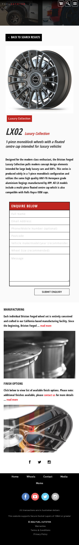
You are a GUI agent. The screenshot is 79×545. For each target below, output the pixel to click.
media (63, 476)
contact (47, 476)
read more (45, 325)
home (15, 476)
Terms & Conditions (40, 530)
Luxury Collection (19, 118)
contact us (49, 395)
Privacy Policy (40, 534)
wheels (31, 476)
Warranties (40, 526)
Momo (39, 483)
